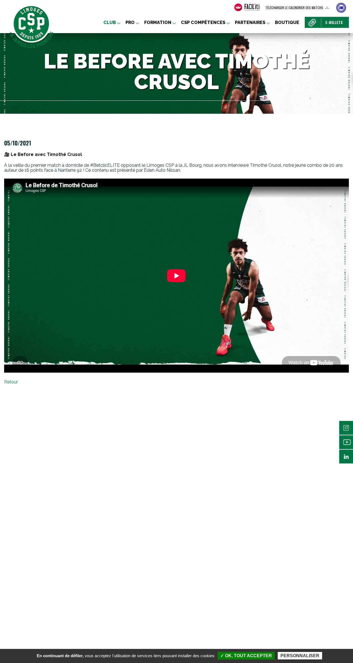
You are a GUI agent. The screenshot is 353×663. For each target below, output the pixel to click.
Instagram (346, 428)
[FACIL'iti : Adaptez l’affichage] (247, 7)
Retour (11, 381)
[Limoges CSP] (32, 26)
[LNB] (341, 8)
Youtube (346, 442)
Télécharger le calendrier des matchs (294, 7)
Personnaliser (299, 655)
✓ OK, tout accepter (246, 655)
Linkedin (346, 456)
